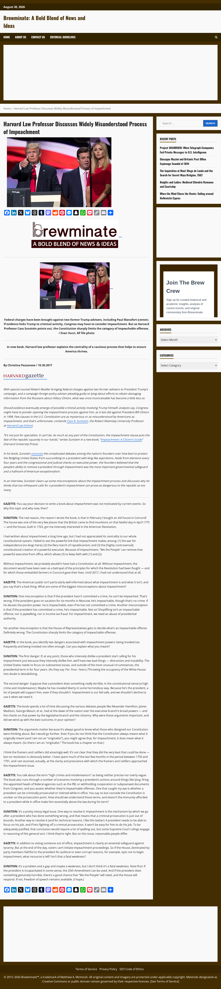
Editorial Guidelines (62, 37)
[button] (216, 37)
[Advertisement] (110, 72)
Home (6, 37)
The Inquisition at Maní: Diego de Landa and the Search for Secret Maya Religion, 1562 (186, 173)
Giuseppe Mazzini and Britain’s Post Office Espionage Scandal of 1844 (183, 161)
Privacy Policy (108, 969)
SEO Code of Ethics (131, 969)
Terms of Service (86, 969)
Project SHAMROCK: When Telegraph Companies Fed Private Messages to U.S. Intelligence (187, 150)
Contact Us (38, 37)
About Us (20, 37)
